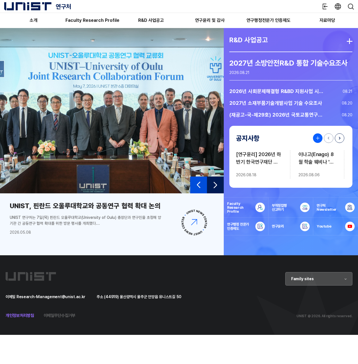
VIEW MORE (316, 138)
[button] (198, 185)
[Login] (325, 6)
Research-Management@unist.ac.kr (51, 296)
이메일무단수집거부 (60, 315)
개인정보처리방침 (20, 315)
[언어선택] (338, 6)
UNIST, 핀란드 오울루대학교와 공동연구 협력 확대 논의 (85, 205)
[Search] (351, 6)
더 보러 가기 (349, 41)
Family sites (302, 278)
